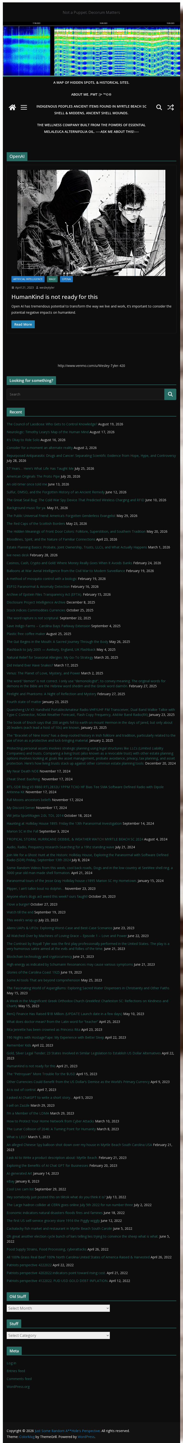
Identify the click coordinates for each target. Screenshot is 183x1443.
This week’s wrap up (22, 920)
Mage (52, 279)
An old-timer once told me (27, 484)
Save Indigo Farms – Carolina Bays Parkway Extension (48, 626)
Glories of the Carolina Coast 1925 (33, 972)
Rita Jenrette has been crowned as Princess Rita (43, 1029)
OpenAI (66, 279)
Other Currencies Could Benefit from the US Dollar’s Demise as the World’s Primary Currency (78, 1081)
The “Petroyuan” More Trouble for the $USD (41, 1074)
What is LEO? (17, 1137)
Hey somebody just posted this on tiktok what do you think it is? (56, 1197)
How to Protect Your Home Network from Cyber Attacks (50, 1121)
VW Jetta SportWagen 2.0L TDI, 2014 (35, 815)
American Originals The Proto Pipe (33, 476)
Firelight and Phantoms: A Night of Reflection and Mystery (51, 694)
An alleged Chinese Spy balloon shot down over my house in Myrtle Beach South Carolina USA (79, 1144)
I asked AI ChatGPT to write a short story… (40, 1097)
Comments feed (19, 1378)
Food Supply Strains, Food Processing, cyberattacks (46, 1249)
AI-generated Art (19, 1173)
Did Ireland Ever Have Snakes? (30, 665)
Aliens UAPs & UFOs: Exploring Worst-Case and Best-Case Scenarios (59, 928)
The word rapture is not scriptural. (33, 618)
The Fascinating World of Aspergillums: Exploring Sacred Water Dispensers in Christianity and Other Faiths (88, 988)
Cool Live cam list (20, 1189)
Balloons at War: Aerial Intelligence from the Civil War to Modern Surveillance (66, 570)
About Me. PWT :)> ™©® (91, 94)
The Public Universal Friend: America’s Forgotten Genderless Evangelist (61, 515)
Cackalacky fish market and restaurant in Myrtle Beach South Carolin (59, 1228)
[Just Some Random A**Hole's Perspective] (91, 25)
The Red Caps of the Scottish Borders (36, 523)
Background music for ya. (26, 507)
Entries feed (16, 1371)
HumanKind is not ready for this (54, 297)
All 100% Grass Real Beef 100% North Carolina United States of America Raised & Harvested (78, 1257)
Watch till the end (20, 912)
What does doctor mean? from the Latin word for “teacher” (52, 1021)
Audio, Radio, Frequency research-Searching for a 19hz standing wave (60, 847)
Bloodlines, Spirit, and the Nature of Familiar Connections (51, 539)
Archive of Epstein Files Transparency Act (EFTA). (44, 594)
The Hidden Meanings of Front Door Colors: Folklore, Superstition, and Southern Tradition (76, 531)
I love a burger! (18, 904)
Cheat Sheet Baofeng (24, 779)
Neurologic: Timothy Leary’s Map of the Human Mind (48, 432)
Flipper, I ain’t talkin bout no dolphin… (35, 888)
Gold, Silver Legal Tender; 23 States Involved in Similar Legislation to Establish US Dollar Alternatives (84, 1053)
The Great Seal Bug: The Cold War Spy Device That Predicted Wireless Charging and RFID (75, 500)
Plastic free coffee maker (26, 633)
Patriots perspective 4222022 (29, 1265)
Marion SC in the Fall (22, 831)
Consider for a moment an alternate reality (40, 447)
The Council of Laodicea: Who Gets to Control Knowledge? (52, 424)
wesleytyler (47, 288)
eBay (11, 1181)
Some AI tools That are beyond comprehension (43, 980)
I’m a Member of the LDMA (28, 1113)
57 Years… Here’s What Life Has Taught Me (40, 468)
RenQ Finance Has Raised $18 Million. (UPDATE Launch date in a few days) (64, 1013)
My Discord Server (21, 807)
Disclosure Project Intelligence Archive (36, 602)
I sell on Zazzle (18, 1105)
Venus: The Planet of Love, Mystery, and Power (43, 673)
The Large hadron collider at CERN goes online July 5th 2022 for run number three (70, 1205)
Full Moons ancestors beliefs (29, 799)
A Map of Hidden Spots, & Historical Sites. (91, 82)
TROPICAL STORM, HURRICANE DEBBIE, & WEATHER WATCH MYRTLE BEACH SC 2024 (75, 839)
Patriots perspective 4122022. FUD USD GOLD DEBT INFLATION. (57, 1280)
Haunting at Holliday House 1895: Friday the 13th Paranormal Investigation (64, 823)
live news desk (18, 555)
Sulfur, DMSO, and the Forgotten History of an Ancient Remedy (56, 492)
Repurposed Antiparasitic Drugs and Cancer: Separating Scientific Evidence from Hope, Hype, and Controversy (91, 455)
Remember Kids (19, 1045)
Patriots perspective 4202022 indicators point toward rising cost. (56, 1273)
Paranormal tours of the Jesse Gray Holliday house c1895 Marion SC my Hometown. (72, 880)
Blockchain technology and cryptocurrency (39, 956)
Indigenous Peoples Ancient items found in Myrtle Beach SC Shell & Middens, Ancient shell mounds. (91, 109)
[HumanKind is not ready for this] (91, 223)
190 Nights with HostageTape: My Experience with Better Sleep (55, 1037)
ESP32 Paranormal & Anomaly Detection (38, 586)
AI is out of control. (21, 1089)
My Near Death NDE (23, 771)
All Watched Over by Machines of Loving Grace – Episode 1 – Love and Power (67, 935)
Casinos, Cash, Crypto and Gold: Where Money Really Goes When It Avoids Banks (69, 563)
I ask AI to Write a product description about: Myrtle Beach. (52, 1157)
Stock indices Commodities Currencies (36, 610)
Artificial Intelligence (28, 279)
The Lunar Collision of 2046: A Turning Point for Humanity (51, 1129)
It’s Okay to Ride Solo (23, 440)
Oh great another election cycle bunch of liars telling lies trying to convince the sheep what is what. (82, 1236)
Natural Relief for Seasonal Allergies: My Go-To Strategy (50, 657)
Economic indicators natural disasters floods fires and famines (55, 1212)
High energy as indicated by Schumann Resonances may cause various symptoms (70, 964)
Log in (11, 1363)
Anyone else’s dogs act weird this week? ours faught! (47, 896)
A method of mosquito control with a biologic (42, 578)
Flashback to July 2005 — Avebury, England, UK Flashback (51, 649)
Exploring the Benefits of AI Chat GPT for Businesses (47, 1165)
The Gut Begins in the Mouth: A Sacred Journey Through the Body (57, 641)
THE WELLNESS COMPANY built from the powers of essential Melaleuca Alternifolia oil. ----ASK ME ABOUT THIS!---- (91, 128)
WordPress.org (18, 1386)
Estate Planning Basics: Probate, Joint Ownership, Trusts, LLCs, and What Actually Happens (77, 547)
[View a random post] (170, 107)
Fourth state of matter (24, 701)
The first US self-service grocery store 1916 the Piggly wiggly (53, 1220)
